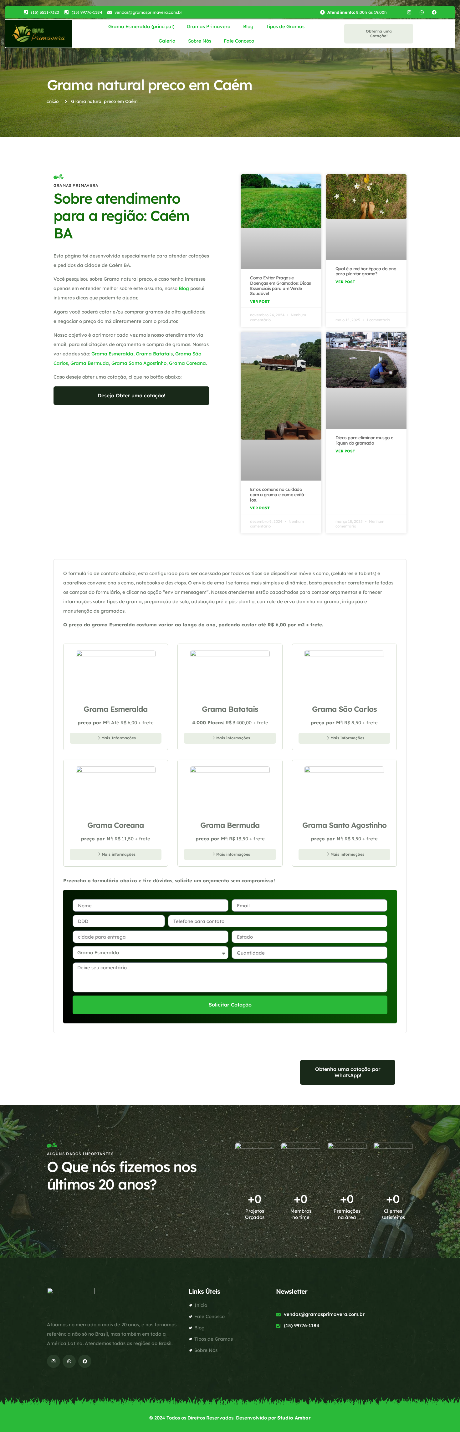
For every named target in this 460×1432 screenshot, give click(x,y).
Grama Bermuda (89, 363)
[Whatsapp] (421, 12)
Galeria (167, 41)
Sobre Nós (199, 41)
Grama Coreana (187, 363)
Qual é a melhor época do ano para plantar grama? (365, 271)
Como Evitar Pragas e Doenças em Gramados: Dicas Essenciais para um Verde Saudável (280, 285)
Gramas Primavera (209, 26)
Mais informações (233, 738)
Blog (248, 26)
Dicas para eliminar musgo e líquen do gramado (364, 440)
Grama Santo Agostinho (138, 363)
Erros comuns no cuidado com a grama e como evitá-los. (278, 495)
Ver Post (260, 301)
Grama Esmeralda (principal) (141, 26)
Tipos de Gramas (285, 26)
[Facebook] (434, 12)
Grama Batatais (154, 354)
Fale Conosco (239, 41)
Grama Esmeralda (112, 354)
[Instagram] (409, 12)
